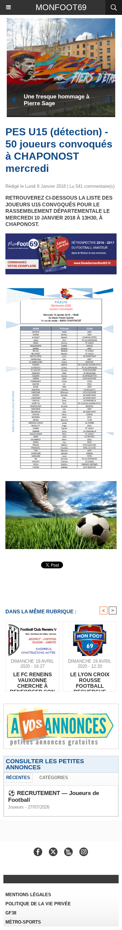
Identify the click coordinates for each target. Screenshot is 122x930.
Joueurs (16, 807)
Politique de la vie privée (38, 903)
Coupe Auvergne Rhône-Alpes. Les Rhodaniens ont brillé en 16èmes (62, 100)
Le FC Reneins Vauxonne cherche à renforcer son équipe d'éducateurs (32, 680)
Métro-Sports (23, 922)
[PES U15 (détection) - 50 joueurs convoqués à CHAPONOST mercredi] (61, 290)
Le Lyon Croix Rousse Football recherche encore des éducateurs (89, 680)
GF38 (10, 912)
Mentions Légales (28, 894)
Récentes (18, 777)
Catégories (53, 777)
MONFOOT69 (61, 7)
